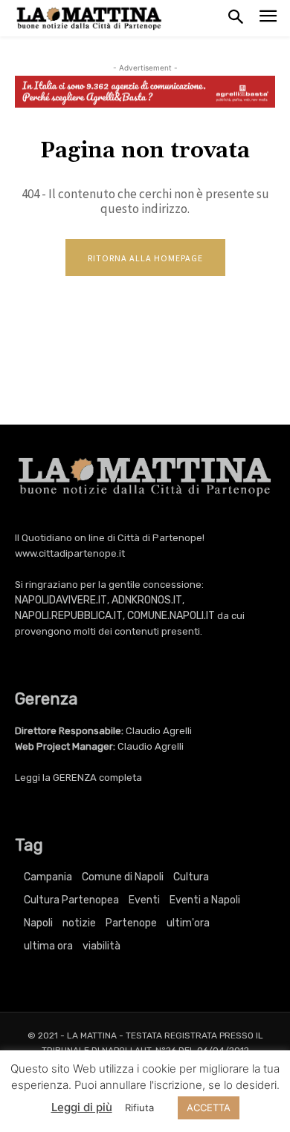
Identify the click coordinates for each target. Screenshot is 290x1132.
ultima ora (48, 946)
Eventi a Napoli (205, 900)
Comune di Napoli (123, 877)
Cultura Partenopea (71, 900)
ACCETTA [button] (209, 1107)
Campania (48, 877)
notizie (79, 923)
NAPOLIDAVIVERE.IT (61, 600)
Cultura (191, 877)
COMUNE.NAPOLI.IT (171, 615)
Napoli (38, 923)
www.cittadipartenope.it (70, 553)
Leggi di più (81, 1107)
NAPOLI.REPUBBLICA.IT (69, 615)
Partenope (131, 923)
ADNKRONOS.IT (147, 600)
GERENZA (75, 777)
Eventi (144, 900)
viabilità (101, 946)
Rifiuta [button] (139, 1107)
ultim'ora (188, 923)
